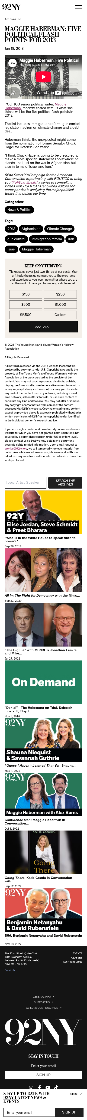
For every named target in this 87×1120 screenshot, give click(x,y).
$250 (60, 294)
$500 (25, 304)
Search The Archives (65, 482)
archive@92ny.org (16, 448)
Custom (60, 315)
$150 (25, 294)
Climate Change (59, 229)
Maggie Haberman (36, 249)
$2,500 (26, 315)
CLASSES (76, 957)
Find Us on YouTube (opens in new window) (47, 1087)
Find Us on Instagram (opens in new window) (31, 1087)
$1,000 (60, 304)
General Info (42, 996)
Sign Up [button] (69, 1112)
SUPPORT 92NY (72, 961)
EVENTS (77, 953)
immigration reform (47, 239)
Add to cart (43, 326)
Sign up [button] (43, 1075)
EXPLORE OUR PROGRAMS (42, 1007)
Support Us (42, 1002)
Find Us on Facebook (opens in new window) (39, 1087)
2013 (11, 229)
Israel (11, 249)
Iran (71, 239)
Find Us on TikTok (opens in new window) (56, 1087)
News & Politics (19, 210)
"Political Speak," (24, 182)
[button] (43, 19)
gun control (16, 239)
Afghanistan (31, 229)
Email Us (10, 970)
